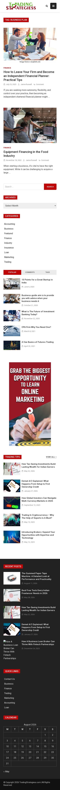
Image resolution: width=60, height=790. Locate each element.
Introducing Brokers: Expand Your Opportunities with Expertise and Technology (38, 535)
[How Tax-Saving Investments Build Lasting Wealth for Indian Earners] (11, 474)
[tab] (12, 272)
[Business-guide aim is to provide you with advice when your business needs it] (11, 302)
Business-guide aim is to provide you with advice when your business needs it (38, 298)
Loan (6, 252)
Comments (30, 272)
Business (8, 228)
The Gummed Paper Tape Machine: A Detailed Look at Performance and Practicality (36, 576)
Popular (12, 272)
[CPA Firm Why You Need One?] (11, 335)
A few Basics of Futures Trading (38, 342)
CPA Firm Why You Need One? (36, 327)
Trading (7, 262)
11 (15, 746)
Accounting (9, 224)
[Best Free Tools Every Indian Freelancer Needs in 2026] (11, 600)
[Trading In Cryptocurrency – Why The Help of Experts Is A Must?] (11, 525)
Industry (8, 243)
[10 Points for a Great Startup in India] (11, 288)
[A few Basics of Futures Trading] (11, 349)
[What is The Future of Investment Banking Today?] (11, 320)
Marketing (9, 257)
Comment (40, 84)
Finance (7, 68)
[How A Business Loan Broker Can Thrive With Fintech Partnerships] (11, 658)
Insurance (9, 247)
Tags (47, 272)
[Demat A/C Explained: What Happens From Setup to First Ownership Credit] (11, 491)
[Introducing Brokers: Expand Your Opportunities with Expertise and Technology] (11, 542)
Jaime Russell (26, 84)
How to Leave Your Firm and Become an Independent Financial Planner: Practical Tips (28, 76)
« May (6, 771)
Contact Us (9, 679)
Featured (8, 233)
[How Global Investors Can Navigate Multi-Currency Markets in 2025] (11, 508)
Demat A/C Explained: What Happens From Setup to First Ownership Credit (36, 484)
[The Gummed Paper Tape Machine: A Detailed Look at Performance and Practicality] (11, 583)
